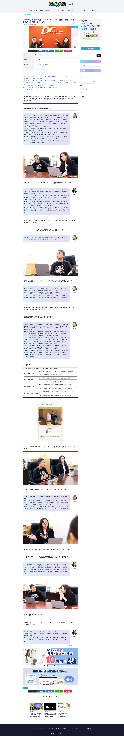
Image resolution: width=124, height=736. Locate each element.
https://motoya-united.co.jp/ (41, 69)
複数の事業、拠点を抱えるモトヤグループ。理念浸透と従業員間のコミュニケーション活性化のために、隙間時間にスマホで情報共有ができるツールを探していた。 (49, 77)
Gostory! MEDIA (61, 733)
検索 (99, 55)
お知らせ (82, 74)
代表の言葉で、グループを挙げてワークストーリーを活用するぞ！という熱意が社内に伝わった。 (47, 80)
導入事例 (93, 10)
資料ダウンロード (67, 728)
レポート (82, 85)
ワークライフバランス (81, 10)
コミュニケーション (59, 10)
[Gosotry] (90, 39)
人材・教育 (70, 10)
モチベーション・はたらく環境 (43, 10)
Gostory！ (34, 728)
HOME (30, 10)
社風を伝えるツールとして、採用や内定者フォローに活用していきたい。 (41, 87)
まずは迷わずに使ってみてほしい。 (32, 89)
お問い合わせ (91, 48)
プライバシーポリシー (79, 728)
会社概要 (89, 728)
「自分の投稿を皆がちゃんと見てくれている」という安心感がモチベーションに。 (43, 86)
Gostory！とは (42, 728)
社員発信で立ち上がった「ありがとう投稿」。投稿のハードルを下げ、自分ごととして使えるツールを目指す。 (49, 83)
